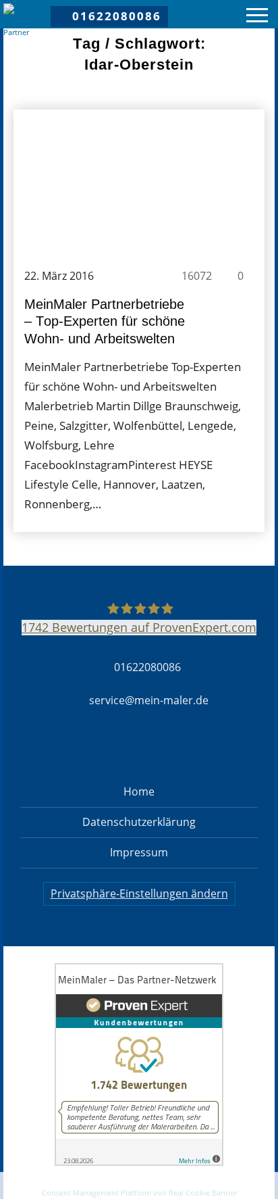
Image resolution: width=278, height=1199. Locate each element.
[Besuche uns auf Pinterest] (162, 748)
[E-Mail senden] (139, 1185)
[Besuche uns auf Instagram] (115, 748)
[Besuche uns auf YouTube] (210, 748)
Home (139, 791)
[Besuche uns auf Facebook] (68, 748)
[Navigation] (257, 17)
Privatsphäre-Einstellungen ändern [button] (139, 893)
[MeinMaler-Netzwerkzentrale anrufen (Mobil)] (43, 1185)
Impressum (139, 852)
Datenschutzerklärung (139, 821)
